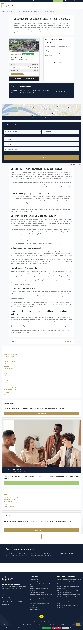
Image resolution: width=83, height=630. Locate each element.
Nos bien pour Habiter (10, 356)
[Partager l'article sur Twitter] (70, 341)
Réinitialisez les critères (75, 164)
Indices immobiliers (9, 499)
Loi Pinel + (6, 363)
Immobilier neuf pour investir (37, 581)
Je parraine (41, 483)
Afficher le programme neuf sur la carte (41, 118)
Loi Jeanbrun (33, 605)
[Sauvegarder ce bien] (37, 39)
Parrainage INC (34, 607)
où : (5, 135)
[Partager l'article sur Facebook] (65, 341)
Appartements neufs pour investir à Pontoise (69, 579)
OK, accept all (46, 628)
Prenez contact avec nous (66, 553)
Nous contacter (44, 624)
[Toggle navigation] (80, 5)
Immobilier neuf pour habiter (37, 592)
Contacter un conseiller (62, 91)
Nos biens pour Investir (10, 354)
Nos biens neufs (34, 579)
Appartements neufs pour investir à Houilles (68, 594)
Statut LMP (7, 375)
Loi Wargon (7, 366)
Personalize (65, 628)
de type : (44, 128)
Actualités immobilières (36, 609)
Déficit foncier (8, 380)
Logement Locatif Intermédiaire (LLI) (39, 603)
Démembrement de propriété (12, 378)
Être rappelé (41, 526)
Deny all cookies (56, 628)
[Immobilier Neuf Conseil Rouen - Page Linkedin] (38, 621)
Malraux (6, 382)
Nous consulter (41, 413)
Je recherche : (7, 128)
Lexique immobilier (9, 504)
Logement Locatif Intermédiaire (13, 359)
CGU (63, 624)
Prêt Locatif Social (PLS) (10, 389)
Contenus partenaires (35, 611)
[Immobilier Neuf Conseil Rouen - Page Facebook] (34, 621)
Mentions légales (69, 624)
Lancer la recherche (42, 157)
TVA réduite (7, 392)
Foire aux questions (9, 506)
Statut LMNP (7, 373)
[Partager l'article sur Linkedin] (68, 341)
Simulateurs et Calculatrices (12, 497)
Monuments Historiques (10, 385)
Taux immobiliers (8, 501)
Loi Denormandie (8, 368)
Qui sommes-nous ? (35, 624)
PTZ (5, 394)
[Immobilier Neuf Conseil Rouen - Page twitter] (44, 621)
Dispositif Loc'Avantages (10, 387)
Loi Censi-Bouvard (9, 371)
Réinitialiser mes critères (58, 62)
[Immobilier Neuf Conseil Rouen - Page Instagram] (41, 621)
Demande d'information (41, 530)
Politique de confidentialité (55, 624)
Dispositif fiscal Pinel (10, 361)
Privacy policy (73, 628)
